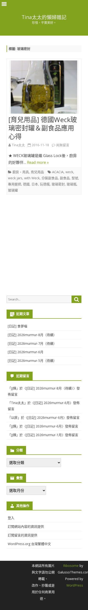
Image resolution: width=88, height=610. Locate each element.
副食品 (65, 178)
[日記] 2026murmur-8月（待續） (32, 335)
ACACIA (58, 172)
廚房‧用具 (20, 172)
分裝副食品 (50, 178)
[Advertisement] (44, 245)
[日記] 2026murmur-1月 (44, 435)
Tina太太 (18, 145)
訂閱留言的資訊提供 (22, 535)
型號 (75, 178)
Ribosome (71, 565)
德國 (26, 184)
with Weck (32, 178)
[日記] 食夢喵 (17, 326)
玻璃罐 (13, 190)
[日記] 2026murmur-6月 (25, 352)
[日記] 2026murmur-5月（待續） (32, 360)
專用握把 (14, 184)
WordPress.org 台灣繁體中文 (29, 544)
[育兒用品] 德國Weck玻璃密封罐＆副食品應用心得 (42, 128)
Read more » (38, 162)
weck (69, 172)
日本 (34, 184)
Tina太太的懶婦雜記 (44, 17)
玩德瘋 (45, 184)
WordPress (74, 585)
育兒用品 (37, 172)
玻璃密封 (58, 184)
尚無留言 (62, 145)
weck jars (15, 178)
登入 (11, 518)
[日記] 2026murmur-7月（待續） (32, 343)
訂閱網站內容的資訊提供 (26, 526)
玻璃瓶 (72, 184)
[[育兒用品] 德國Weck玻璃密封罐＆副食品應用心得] (44, 88)
